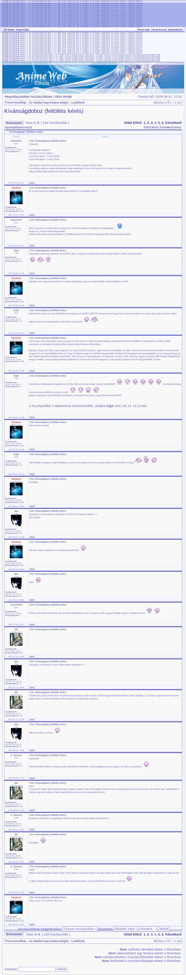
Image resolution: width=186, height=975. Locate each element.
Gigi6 (110, 406)
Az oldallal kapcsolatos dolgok (48, 102)
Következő (173, 123)
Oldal (128, 123)
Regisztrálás (22, 29)
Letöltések (78, 102)
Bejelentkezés (175, 29)
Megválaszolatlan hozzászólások (28, 96)
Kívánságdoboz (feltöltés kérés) (43, 111)
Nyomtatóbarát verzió (18, 127)
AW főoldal (8, 29)
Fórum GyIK (143, 29)
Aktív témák (63, 96)
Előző (137, 123)
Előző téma (151, 127)
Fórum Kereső (158, 29)
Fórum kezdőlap (15, 102)
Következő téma (170, 127)
